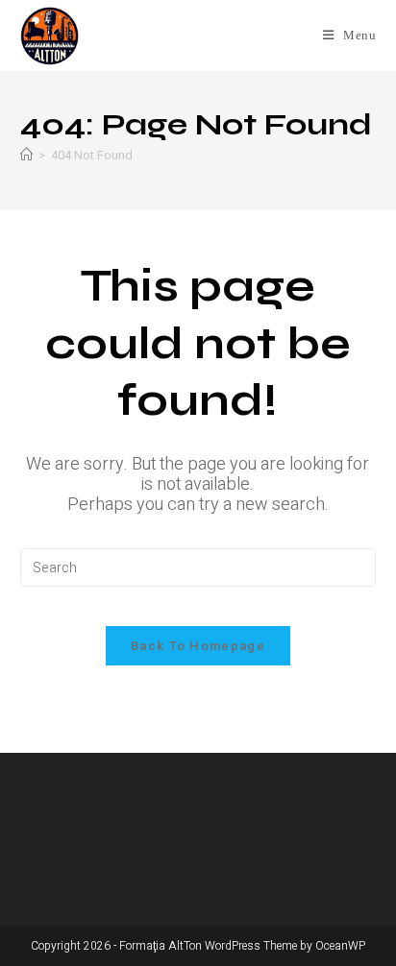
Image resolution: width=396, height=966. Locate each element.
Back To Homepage (198, 646)
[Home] (26, 155)
